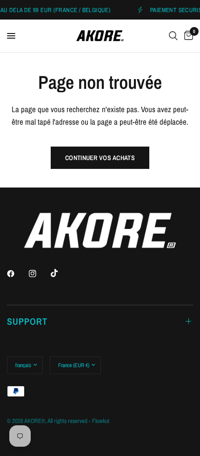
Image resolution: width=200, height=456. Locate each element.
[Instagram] (39, 273)
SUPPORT (27, 321)
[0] (187, 36)
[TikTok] (61, 273)
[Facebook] (17, 273)
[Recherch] (173, 36)
